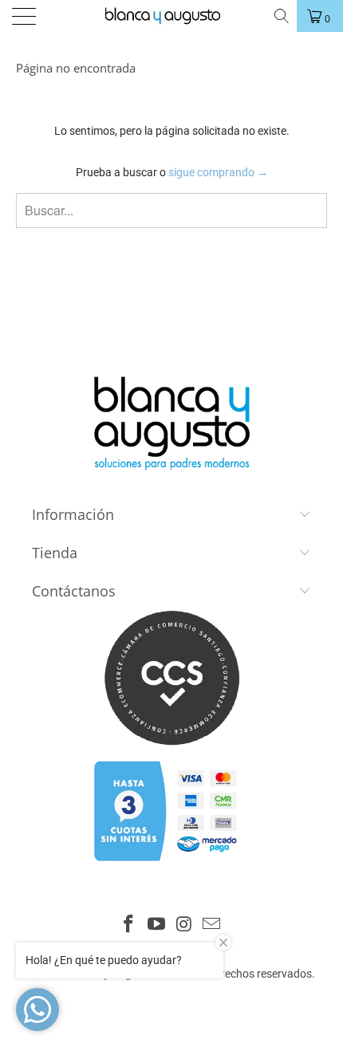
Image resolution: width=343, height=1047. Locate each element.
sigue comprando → (218, 172)
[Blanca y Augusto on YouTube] (157, 925)
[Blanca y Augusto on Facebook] (129, 925)
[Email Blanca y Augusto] (212, 925)
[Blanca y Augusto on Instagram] (185, 925)
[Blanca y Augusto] (170, 16)
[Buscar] (280, 16)
